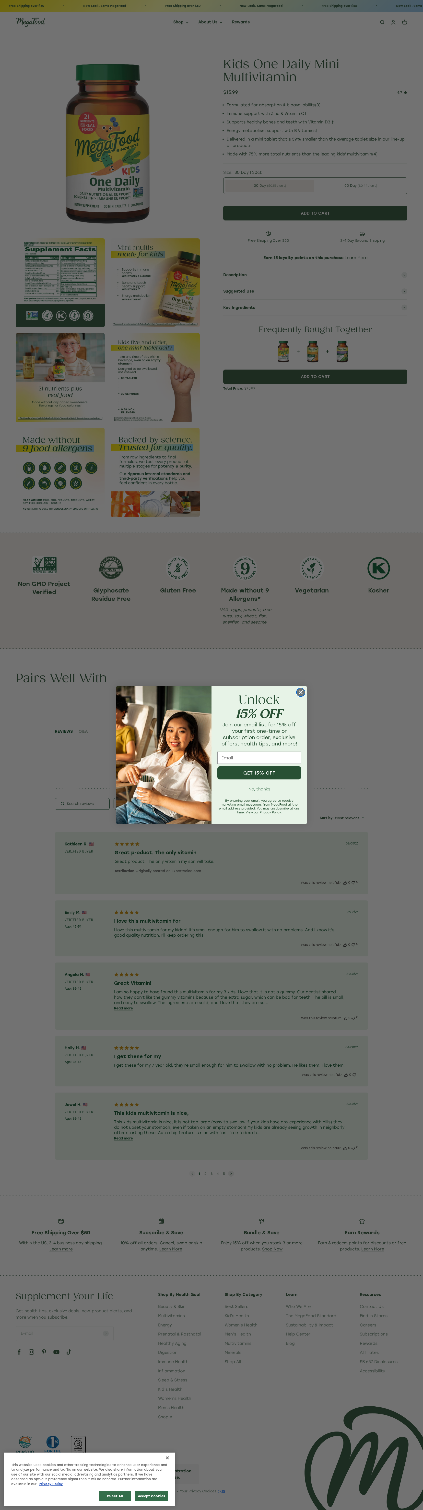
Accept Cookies (151, 1496)
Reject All (115, 1496)
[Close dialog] (300, 692)
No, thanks (259, 788)
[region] (89, 1479)
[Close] (167, 1458)
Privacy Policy (51, 1484)
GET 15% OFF (259, 773)
